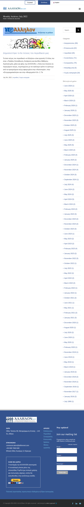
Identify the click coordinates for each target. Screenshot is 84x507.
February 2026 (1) (70, 105)
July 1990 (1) (69, 401)
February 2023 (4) (70, 248)
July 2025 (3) (69, 135)
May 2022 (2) (69, 273)
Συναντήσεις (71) (70, 58)
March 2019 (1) (69, 367)
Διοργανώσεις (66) (71, 43)
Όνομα (59, 455)
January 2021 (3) (70, 318)
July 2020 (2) (69, 332)
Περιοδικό (47, 434)
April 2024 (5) (69, 199)
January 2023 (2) (70, 253)
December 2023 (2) (71, 219)
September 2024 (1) (71, 179)
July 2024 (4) (69, 184)
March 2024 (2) (69, 204)
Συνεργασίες (48, 436)
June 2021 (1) (69, 303)
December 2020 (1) (71, 322)
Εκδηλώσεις (48, 431)
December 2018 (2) (71, 377)
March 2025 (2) (69, 150)
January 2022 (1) (70, 293)
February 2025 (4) (70, 155)
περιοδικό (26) (69, 53)
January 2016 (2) (70, 396)
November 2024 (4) (71, 170)
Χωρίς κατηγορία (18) (72, 73)
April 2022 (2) (69, 278)
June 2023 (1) (69, 234)
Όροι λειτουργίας (47, 492)
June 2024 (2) (69, 189)
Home (4, 18)
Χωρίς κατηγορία (24, 77)
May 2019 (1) (69, 362)
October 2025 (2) (70, 125)
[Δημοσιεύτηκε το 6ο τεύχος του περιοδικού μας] (29, 38)
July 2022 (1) (69, 268)
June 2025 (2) (69, 140)
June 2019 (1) (69, 357)
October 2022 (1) (70, 263)
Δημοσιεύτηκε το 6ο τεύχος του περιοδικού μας (26, 53)
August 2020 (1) (70, 327)
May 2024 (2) (69, 194)
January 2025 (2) (70, 160)
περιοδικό (16, 77)
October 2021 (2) (70, 298)
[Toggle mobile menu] (80, 9)
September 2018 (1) (71, 387)
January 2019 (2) (70, 372)
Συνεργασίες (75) (70, 63)
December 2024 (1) (71, 165)
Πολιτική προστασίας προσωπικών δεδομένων (23, 492)
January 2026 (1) (70, 110)
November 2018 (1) (71, 382)
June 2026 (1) (69, 86)
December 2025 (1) (71, 115)
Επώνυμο (60, 464)
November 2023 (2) (71, 224)
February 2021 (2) (70, 313)
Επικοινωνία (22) (70, 48)
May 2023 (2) (69, 239)
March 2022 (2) (69, 283)
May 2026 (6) (69, 91)
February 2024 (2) (70, 209)
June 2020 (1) (69, 337)
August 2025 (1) (70, 130)
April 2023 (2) (69, 244)
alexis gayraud (50, 503)
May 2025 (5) (69, 145)
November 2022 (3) (71, 258)
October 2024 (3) (70, 175)
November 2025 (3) (71, 120)
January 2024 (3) (70, 214)
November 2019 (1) (71, 352)
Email (59, 447)
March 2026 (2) (69, 100)
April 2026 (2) (69, 96)
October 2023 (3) (70, 229)
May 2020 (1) (69, 342)
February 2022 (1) (70, 288)
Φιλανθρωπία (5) (70, 68)
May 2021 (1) (69, 308)
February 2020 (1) (70, 347)
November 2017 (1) (71, 391)
